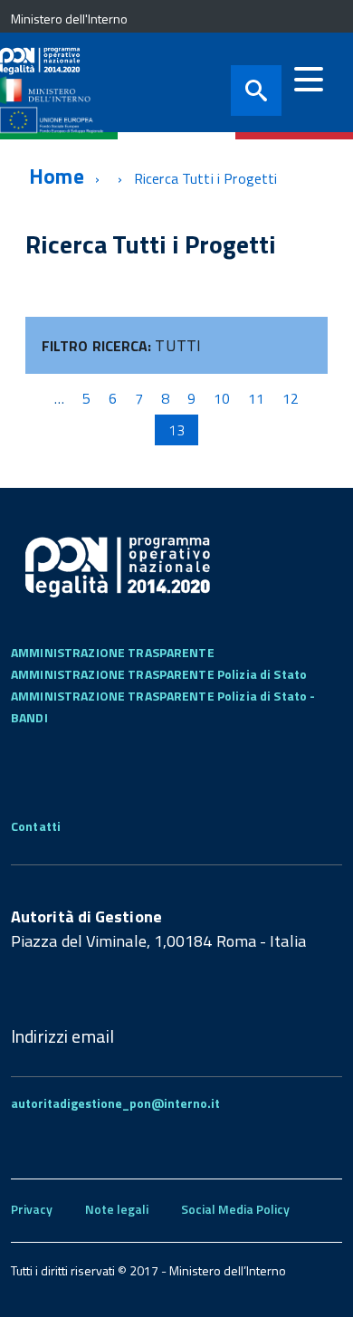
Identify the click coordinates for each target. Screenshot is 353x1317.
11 (256, 398)
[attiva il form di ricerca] (256, 90)
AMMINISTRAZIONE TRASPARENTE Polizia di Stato (159, 673)
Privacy (31, 1208)
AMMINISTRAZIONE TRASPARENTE (113, 652)
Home (56, 176)
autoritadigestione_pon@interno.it (115, 1102)
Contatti (36, 825)
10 (222, 398)
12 (290, 398)
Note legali (116, 1208)
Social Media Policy (235, 1208)
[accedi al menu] (308, 79)
